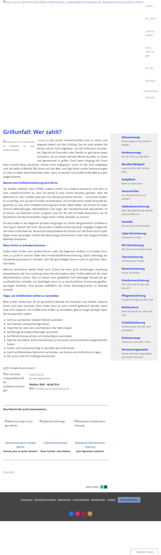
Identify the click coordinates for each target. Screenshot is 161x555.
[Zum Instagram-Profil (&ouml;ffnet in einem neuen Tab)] (77, 513)
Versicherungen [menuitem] (150, 51)
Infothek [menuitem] (150, 81)
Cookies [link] (111, 499)
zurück (8, 472)
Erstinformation (81, 499)
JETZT (6, 368)
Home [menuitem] (149, 6)
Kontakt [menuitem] (150, 97)
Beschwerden (98, 499)
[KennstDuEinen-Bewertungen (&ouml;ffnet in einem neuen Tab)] (90, 513)
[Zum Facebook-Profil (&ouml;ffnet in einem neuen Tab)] (71, 513)
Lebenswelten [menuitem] (150, 33)
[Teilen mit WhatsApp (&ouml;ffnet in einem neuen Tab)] (101, 487)
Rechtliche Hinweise (45, 499)
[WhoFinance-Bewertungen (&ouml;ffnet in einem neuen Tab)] (83, 513)
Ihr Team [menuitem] (150, 18)
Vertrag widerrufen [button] (129, 499)
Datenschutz (64, 499)
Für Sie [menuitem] (149, 68)
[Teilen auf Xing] (105, 487)
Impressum (27, 499)
